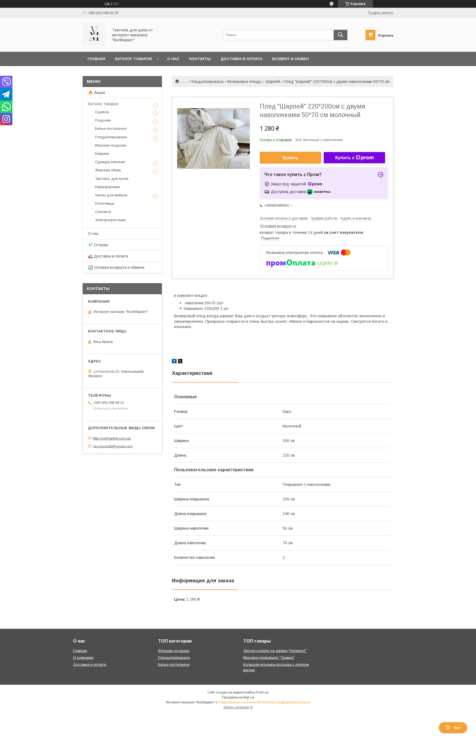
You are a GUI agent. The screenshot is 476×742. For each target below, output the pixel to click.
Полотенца (104, 203)
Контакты (200, 59)
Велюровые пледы (244, 81)
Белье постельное (110, 128)
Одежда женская (110, 162)
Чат (457, 727)
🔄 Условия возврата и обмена (116, 267)
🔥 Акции (96, 92)
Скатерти (103, 212)
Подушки (103, 120)
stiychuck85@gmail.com (113, 446)
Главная (96, 59)
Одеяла (102, 112)
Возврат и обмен (290, 59)
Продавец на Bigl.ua (238, 697)
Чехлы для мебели (111, 195)
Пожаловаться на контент (238, 702)
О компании (83, 658)
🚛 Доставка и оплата (108, 256)
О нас (173, 59)
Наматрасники (107, 187)
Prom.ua (262, 692)
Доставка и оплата (241, 59)
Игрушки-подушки (110, 145)
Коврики (102, 153)
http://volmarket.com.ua (112, 438)
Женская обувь (108, 170)
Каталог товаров (133, 59)
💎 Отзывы (98, 245)
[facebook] (174, 362)
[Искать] (340, 35)
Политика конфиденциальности (285, 702)
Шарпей (273, 81)
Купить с (345, 157)
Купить (290, 157)
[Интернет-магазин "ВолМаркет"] (94, 44)
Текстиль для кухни (111, 179)
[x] (180, 362)
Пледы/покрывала (206, 81)
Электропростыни (110, 220)
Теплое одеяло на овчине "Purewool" (274, 651)
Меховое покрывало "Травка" (268, 658)
